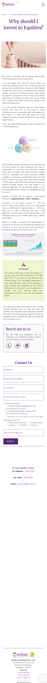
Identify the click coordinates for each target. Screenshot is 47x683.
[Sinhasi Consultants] (10, 4)
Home (4, 15)
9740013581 (28, 478)
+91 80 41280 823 (23, 675)
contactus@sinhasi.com (26, 484)
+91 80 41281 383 (23, 672)
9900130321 (30, 471)
